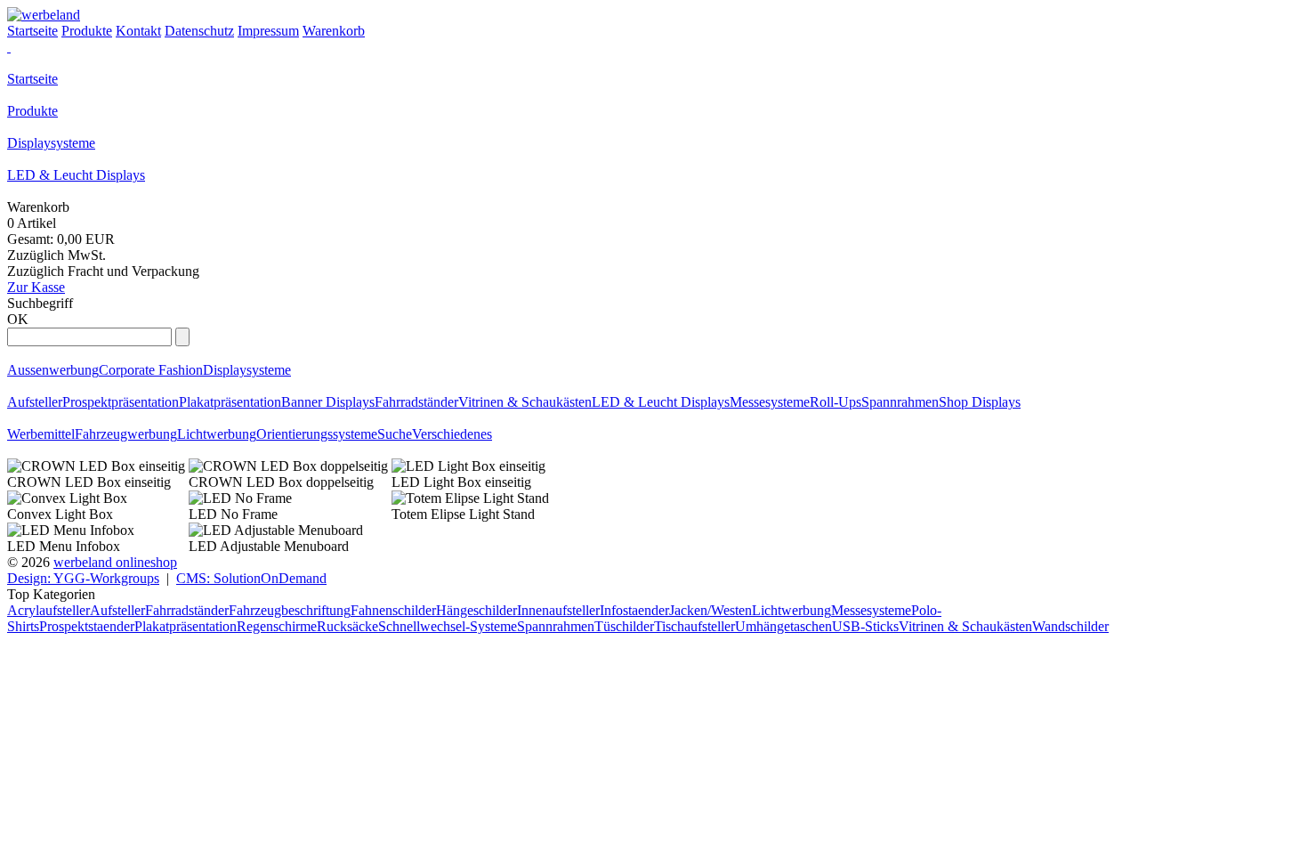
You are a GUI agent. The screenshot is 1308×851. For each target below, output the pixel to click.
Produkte (32, 110)
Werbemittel (41, 434)
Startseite (32, 78)
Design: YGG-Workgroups (83, 578)
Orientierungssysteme (316, 434)
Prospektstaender (86, 626)
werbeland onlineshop (115, 562)
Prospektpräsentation (120, 401)
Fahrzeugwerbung (126, 434)
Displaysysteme (51, 142)
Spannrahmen (900, 401)
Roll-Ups (835, 401)
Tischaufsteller (694, 626)
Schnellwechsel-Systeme (447, 626)
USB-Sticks (865, 626)
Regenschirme (277, 626)
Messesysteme (770, 401)
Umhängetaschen (783, 626)
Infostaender (634, 610)
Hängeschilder (476, 610)
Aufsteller (34, 401)
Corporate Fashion (151, 369)
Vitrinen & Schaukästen (525, 401)
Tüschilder (624, 626)
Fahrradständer (416, 401)
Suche (394, 434)
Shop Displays (980, 401)
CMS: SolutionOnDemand (251, 578)
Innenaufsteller (558, 610)
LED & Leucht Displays (76, 174)
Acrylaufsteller (48, 610)
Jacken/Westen (710, 610)
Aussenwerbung (53, 369)
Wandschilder (1070, 626)
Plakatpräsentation (230, 401)
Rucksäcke (347, 626)
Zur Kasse (36, 287)
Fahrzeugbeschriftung (290, 610)
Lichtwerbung (216, 434)
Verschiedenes (452, 434)
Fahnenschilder (393, 610)
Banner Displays (328, 401)
